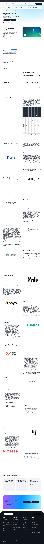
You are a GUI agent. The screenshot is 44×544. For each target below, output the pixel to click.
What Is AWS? (5, 519)
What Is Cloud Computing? (7, 520)
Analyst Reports (15, 529)
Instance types (10, 10)
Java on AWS (24, 525)
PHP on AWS (24, 527)
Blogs (4, 530)
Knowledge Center (35, 524)
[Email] (40, 537)
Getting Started (15, 519)
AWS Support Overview (35, 525)
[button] (11, 3)
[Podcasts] (38, 537)
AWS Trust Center (15, 522)
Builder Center (25, 519)
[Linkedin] (33, 537)
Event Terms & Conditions (36, 532)
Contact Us (33, 519)
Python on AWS (25, 524)
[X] (30, 537)
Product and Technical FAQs (17, 527)
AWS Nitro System (14, 49)
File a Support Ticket (35, 520)
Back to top (21, 534)
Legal (33, 529)
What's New (5, 528)
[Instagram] (34, 537)
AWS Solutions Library (16, 524)
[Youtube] (37, 537)
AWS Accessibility (34, 527)
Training (14, 520)
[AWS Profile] (41, 1)
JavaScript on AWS (25, 529)
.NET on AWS (24, 522)
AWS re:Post (34, 522)
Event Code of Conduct (35, 530)
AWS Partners (15, 530)
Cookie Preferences (6, 541)
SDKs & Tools (25, 520)
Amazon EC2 (5, 10)
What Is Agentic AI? (6, 522)
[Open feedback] (43, 272)
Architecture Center (16, 525)
